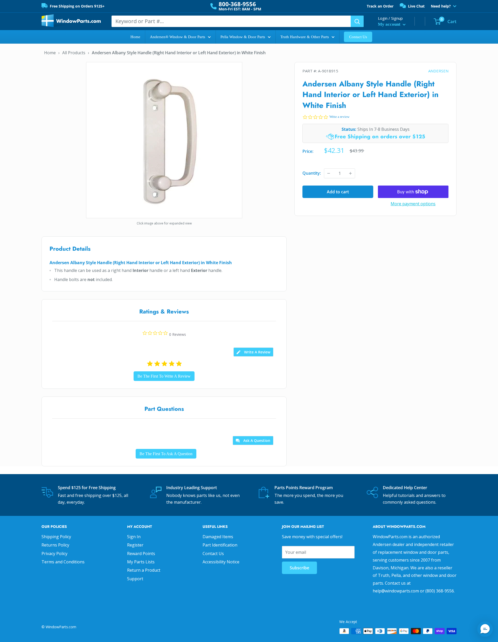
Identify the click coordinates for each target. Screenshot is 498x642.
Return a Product (143, 570)
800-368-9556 (237, 4)
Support (135, 579)
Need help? (441, 6)
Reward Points (141, 553)
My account (390, 24)
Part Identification (220, 545)
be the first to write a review (164, 376)
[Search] (357, 21)
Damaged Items (218, 536)
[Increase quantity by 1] (350, 173)
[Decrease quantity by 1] (328, 173)
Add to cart (338, 192)
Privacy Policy (54, 553)
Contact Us (358, 37)
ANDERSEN (438, 70)
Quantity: (311, 173)
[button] (485, 629)
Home (135, 37)
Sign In (134, 536)
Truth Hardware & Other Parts (304, 37)
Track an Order (380, 6)
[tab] (253, 352)
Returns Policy (55, 545)
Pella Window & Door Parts (242, 37)
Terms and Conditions (63, 562)
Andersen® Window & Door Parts (177, 37)
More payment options (413, 204)
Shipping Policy (56, 536)
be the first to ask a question (166, 454)
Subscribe (299, 568)
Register (135, 545)
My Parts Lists (141, 562)
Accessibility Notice (221, 562)
